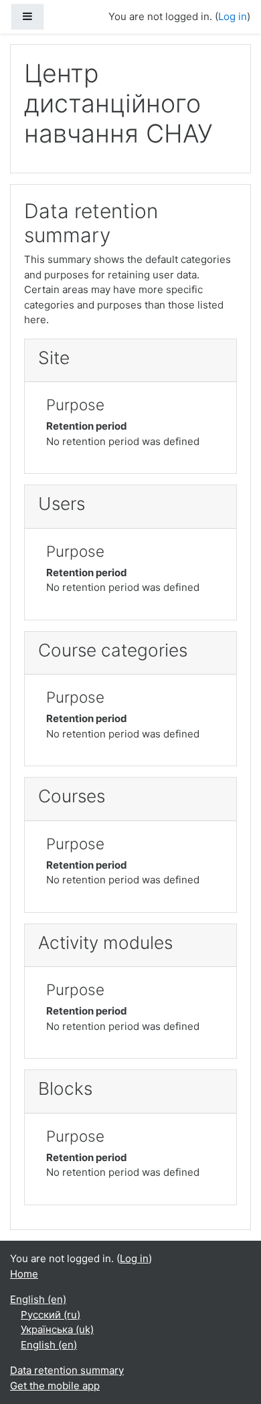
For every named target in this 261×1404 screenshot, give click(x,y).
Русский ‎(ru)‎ (50, 1314)
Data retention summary (67, 1370)
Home (24, 1273)
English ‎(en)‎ (38, 1299)
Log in (232, 16)
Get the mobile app (55, 1385)
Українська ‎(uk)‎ (57, 1329)
